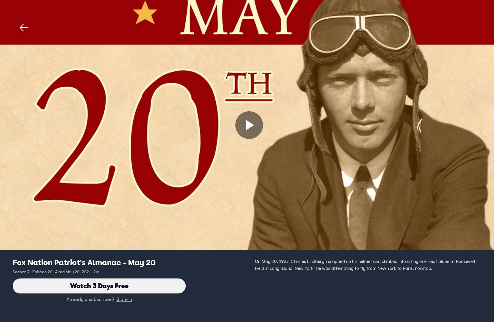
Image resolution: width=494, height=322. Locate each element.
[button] (23, 27)
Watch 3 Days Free (99, 286)
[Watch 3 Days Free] (249, 125)
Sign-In (124, 299)
